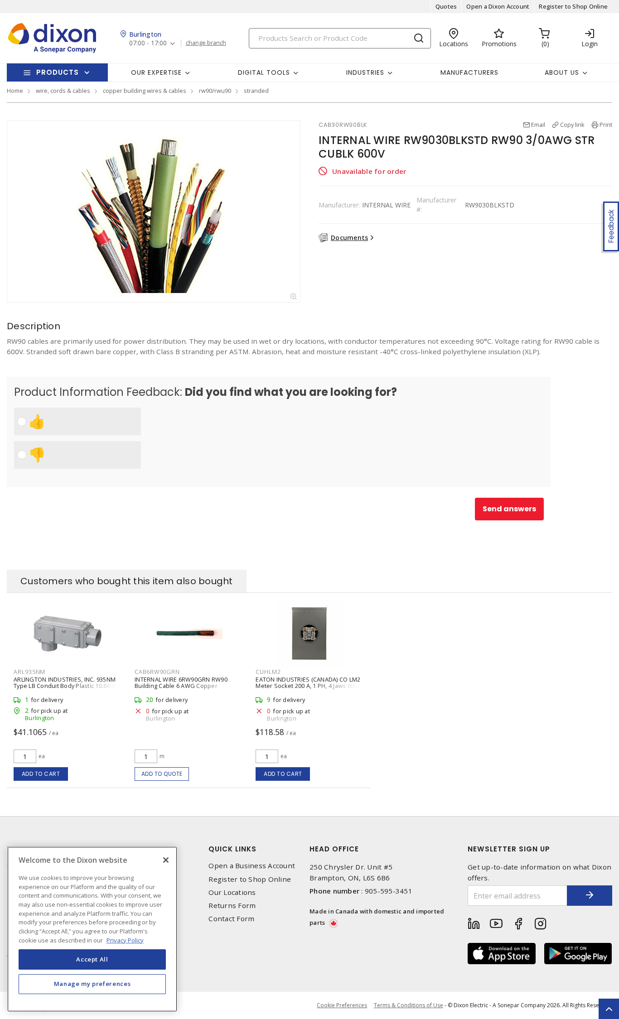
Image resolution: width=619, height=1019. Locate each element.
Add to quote (162, 774)
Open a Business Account (251, 865)
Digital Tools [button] (264, 72)
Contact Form (231, 918)
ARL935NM (29, 672)
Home (15, 91)
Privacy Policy (125, 940)
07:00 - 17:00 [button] (148, 43)
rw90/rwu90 (215, 91)
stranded (256, 91)
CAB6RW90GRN (157, 672)
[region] (92, 929)
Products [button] (57, 72)
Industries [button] (365, 72)
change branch (206, 43)
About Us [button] (562, 72)
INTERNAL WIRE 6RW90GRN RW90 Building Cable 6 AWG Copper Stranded (181, 685)
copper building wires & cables (144, 91)
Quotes (446, 6)
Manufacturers (469, 72)
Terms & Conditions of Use (408, 1005)
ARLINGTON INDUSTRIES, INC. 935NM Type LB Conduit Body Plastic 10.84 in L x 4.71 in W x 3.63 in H (67, 685)
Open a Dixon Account (497, 6)
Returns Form (232, 905)
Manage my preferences (92, 984)
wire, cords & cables (63, 91)
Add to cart (41, 774)
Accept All (92, 959)
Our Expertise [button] (156, 72)
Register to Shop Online (573, 6)
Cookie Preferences (342, 1005)
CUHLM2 (268, 672)
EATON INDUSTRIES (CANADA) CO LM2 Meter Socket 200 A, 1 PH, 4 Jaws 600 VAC (308, 685)
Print (606, 124)
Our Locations (232, 892)
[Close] (166, 860)
